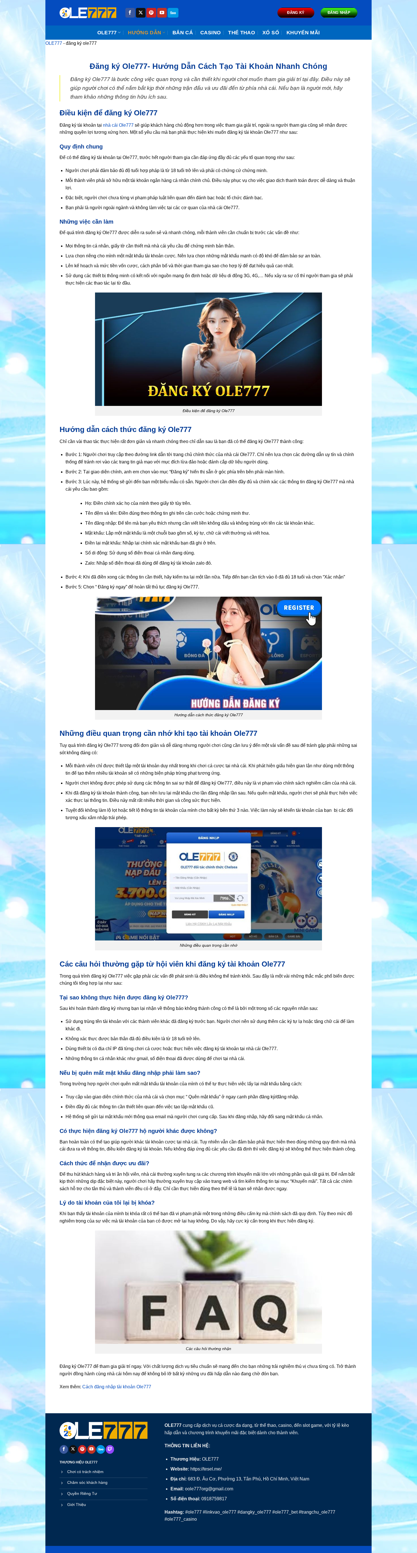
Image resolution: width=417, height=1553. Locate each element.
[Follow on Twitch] (110, 1449)
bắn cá (182, 32)
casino (210, 32)
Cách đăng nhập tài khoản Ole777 (116, 1386)
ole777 (107, 32)
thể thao (241, 32)
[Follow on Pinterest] (151, 13)
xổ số (270, 32)
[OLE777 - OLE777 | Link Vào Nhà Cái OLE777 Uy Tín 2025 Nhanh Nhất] (88, 12)
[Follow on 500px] (173, 13)
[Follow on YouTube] (162, 13)
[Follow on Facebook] (130, 13)
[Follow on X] (141, 13)
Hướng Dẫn (144, 32)
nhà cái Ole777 (118, 125)
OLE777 (53, 43)
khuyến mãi (303, 32)
